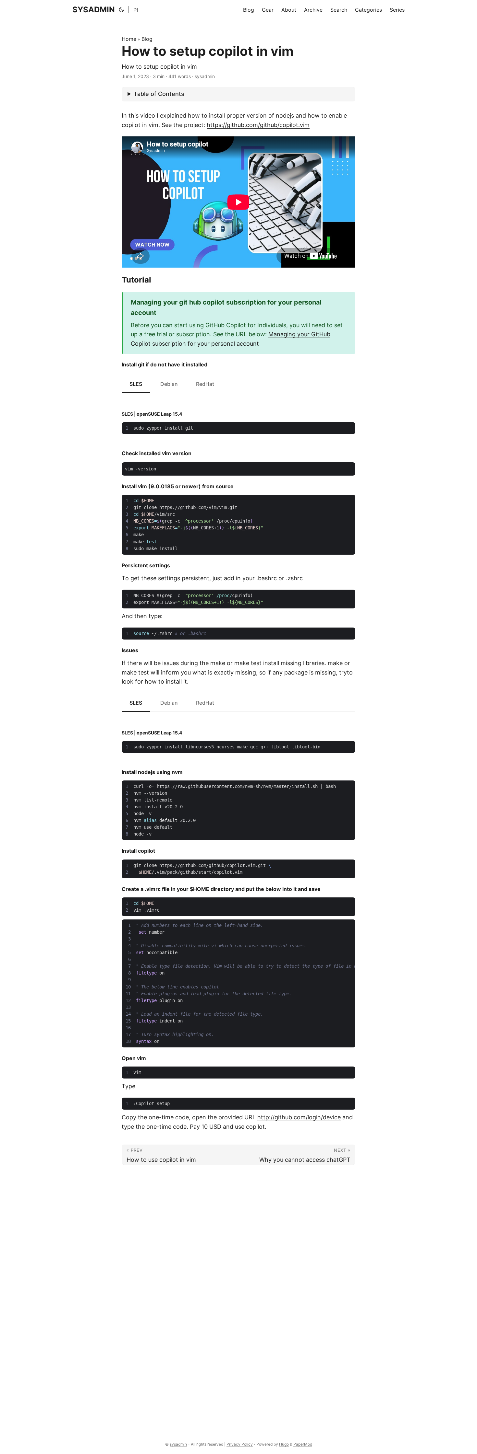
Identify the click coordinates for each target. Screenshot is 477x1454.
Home (129, 39)
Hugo (284, 1444)
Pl (135, 9)
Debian (169, 384)
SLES (135, 384)
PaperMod (302, 1444)
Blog (147, 39)
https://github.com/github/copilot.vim (258, 124)
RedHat (205, 384)
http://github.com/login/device (299, 1117)
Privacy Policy (239, 1444)
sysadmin (178, 1444)
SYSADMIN (93, 9)
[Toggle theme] (121, 9)
